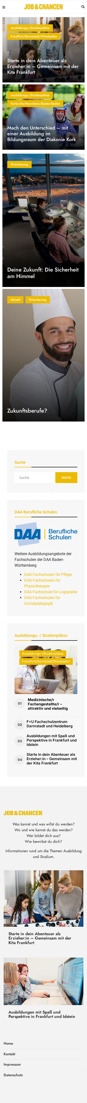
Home (8, 1043)
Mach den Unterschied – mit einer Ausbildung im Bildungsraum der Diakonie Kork (41, 133)
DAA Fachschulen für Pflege (48, 574)
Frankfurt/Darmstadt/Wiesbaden (34, 36)
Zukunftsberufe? (27, 411)
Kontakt (9, 1054)
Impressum (12, 1064)
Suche (66, 477)
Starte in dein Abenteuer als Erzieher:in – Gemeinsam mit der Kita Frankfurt (43, 66)
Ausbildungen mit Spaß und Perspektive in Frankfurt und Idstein (52, 740)
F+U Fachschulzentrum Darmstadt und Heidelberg (49, 723)
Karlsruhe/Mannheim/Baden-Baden (35, 103)
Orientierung (19, 164)
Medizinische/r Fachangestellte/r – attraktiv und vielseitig (48, 704)
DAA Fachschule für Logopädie (50, 592)
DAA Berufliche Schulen (35, 512)
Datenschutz (13, 1075)
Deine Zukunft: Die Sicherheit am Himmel (43, 273)
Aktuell (15, 299)
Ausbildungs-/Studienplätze (30, 28)
